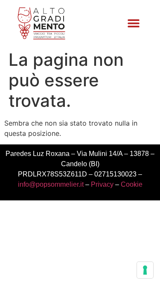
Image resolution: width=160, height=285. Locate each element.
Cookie (132, 184)
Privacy (102, 184)
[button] (133, 23)
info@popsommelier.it (51, 184)
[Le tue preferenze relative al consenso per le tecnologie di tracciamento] (145, 270)
